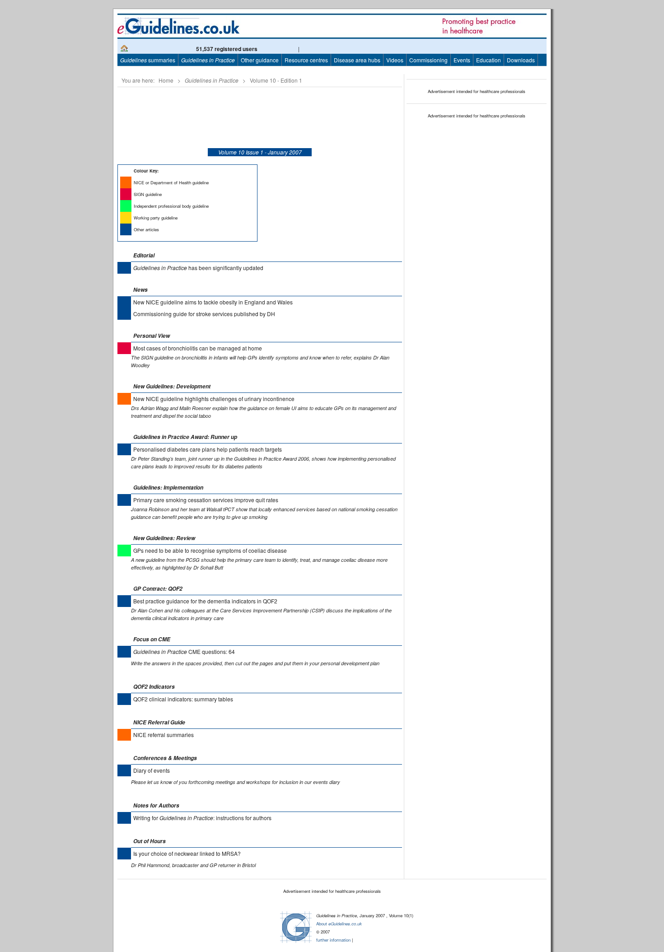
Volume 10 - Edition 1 (276, 80)
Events (462, 60)
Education (488, 60)
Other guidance (260, 60)
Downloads (521, 60)
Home (166, 80)
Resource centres (306, 60)
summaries (147, 60)
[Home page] (124, 49)
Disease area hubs (357, 60)
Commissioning (428, 60)
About (339, 923)
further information (333, 940)
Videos (394, 60)
